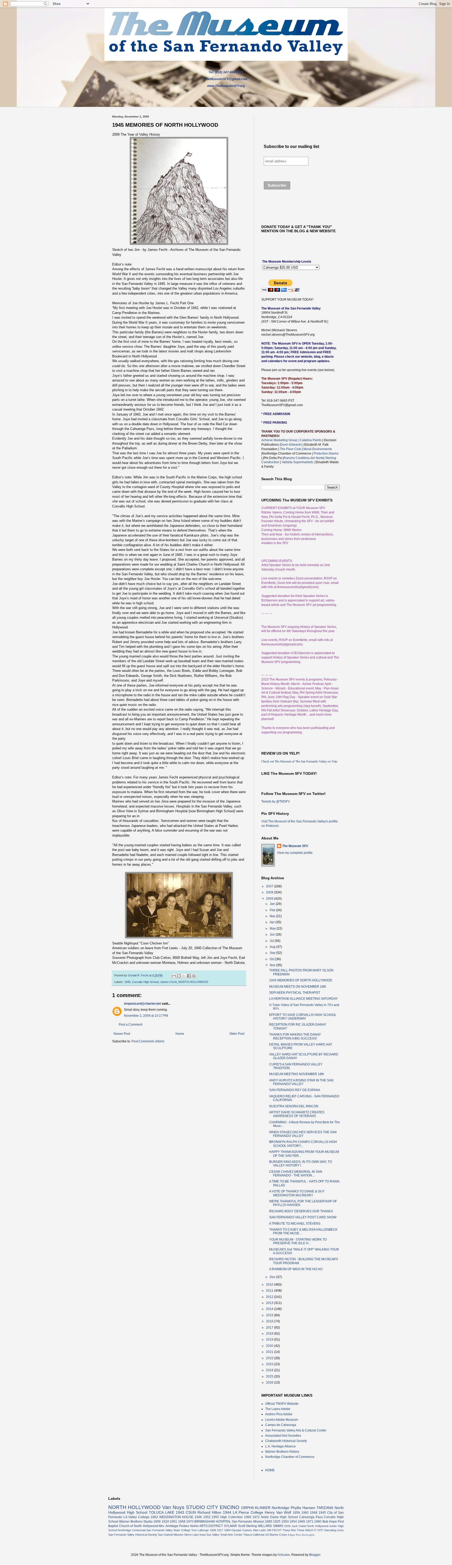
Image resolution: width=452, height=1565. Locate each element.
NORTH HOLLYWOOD (193, 981)
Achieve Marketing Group (279, 440)
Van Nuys (173, 1507)
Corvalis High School (145, 981)
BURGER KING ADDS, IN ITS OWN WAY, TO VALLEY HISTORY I (300, 1163)
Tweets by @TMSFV (275, 801)
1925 (276, 1521)
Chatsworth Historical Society (286, 1441)
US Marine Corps (276, 1534)
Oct (272, 959)
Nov (273, 965)
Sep (273, 953)
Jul (272, 941)
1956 (296, 1512)
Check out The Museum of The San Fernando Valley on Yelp (299, 761)
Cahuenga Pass (311, 1517)
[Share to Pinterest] (193, 975)
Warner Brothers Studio (135, 1521)
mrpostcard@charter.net (142, 1003)
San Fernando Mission (248, 1521)
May (273, 928)
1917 (220, 1530)
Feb (273, 910)
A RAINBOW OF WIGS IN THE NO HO (296, 1269)
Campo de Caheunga (280, 1425)
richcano (284, 1555)
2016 (270, 1321)
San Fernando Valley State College (168, 1530)
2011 (270, 1290)
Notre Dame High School (279, 1517)
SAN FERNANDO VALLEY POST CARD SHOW (302, 1217)
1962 (154, 1517)
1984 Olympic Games (238, 1530)
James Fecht (168, 981)
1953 (285, 1521)
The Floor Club (290, 449)
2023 (270, 1364)
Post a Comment (130, 1024)
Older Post (236, 1034)
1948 (313, 1512)
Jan (273, 904)
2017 (270, 1327)
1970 (190, 1521)
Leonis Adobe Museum (281, 1420)
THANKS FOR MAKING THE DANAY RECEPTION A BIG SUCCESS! (295, 1036)
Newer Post (122, 1034)
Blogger (314, 1555)
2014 (270, 1309)
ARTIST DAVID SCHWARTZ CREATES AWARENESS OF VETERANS (296, 1114)
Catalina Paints (310, 440)
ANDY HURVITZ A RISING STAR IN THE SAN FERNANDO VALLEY (301, 1082)
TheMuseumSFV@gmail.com (226, 79)
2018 (270, 1333)
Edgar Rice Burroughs (301, 1534)
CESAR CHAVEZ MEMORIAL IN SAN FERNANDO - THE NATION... (295, 1173)
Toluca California (253, 1534)
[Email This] (174, 975)
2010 (270, 1284)
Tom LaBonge (200, 1530)
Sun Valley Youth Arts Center (224, 1534)
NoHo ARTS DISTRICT (206, 1526)
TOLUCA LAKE (161, 1512)
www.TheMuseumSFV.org (226, 86)
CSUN (191, 1512)
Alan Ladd (259, 1530)
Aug (273, 947)
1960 (305, 1512)
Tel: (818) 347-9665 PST (226, 72)
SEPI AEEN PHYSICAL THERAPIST (294, 992)
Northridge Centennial (131, 1530)
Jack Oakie (298, 1526)
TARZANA (325, 1508)
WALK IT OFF (314, 1530)
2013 (270, 1303)
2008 (270, 892)
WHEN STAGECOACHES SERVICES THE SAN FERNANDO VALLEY (303, 1134)
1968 (181, 1521)
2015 (270, 1315)
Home (180, 1034)
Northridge (280, 1508)
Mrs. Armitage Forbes (174, 1526)
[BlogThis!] (179, 975)
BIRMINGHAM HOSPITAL (212, 1521)
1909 (157, 1521)
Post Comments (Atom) (148, 1041)
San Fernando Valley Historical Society (132, 1534)
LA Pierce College (248, 1512)
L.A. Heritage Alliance (280, 1446)
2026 (270, 1382)
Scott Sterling (247, 1526)
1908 (213, 1530)
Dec (273, 1277)
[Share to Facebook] (188, 975)
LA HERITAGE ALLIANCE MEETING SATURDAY (303, 998)
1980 (317, 1521)
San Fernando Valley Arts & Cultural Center (295, 1430)
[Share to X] (184, 975)
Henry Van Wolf (278, 1512)
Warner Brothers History (282, 1451)
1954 (293, 1521)
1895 (268, 1521)
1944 (227, 1512)
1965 (247, 1517)
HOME (270, 1470)
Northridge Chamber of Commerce (289, 1457)
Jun (273, 934)
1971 (309, 1521)
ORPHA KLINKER (255, 1508)
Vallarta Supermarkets (298, 462)
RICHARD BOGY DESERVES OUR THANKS (301, 1211)
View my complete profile (295, 853)
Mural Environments (317, 449)
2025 (270, 1376)
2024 (270, 1370)
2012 (270, 1297)
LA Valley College (136, 1517)
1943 (180, 1512)
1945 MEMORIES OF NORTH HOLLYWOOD (300, 980)
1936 (198, 1517)
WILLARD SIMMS (270, 1526)
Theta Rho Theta (293, 1530)
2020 (270, 1346)
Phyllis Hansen (303, 1508)
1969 (301, 1521)
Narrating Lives (334, 1530)
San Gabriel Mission (170, 1534)
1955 (215, 1517)
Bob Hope (330, 1521)
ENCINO (229, 1507)
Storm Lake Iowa (195, 1534)
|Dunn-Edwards (291, 444)
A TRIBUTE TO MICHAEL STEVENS (294, 1223)
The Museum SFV (295, 846)
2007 (270, 886)
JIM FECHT (274, 1530)
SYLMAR (230, 1526)
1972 (256, 1517)
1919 (165, 1521)
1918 (287, 1526)
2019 (270, 1339)
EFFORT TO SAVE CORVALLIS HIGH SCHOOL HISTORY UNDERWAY (302, 1016)
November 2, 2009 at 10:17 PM (146, 1015)
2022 (270, 1358)
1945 (127, 981)
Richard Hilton (209, 1512)
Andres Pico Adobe (278, 1414)
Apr (272, 922)
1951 (173, 1521)
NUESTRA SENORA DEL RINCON (293, 1106)
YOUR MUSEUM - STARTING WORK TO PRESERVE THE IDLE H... (298, 1241)
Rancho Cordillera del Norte (304, 458)
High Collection (231, 1517)
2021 (270, 1352)
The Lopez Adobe (277, 1409)
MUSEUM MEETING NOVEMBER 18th (296, 1074)
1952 (207, 1517)
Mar (273, 916)
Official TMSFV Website (281, 1404)
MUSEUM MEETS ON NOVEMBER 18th (297, 986)
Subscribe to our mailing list (291, 146)
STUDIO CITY (202, 1507)
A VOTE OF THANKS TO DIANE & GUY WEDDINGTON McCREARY (297, 1193)
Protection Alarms (325, 453)
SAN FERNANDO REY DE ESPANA (294, 1090)
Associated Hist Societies (283, 1435)
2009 (270, 898)
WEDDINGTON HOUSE (176, 1517)
